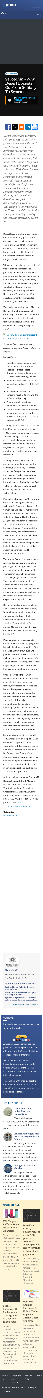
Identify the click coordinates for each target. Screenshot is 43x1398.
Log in (39, 14)
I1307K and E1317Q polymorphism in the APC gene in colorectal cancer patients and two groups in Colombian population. (31, 1240)
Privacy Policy (28, 1377)
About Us (5, 1377)
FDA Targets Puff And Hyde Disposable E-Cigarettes (11, 1225)
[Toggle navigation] (36, 5)
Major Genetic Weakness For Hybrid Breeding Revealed (21, 993)
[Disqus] (21, 850)
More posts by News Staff (24, 1005)
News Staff (21, 98)
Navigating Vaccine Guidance (24, 1167)
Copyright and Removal (16, 1379)
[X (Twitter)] (5, 13)
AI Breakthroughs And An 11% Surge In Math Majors (26, 1136)
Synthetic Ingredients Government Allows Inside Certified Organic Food (21, 998)
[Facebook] (2, 13)
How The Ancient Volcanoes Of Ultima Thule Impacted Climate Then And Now (30, 1311)
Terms (39, 1375)
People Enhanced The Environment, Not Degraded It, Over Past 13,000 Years (11, 1313)
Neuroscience (11, 74)
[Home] (10, 5)
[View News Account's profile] (9, 100)
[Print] (35, 127)
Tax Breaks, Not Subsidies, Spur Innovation (23, 1111)
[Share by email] (21, 127)
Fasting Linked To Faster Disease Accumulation (19, 988)
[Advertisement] (21, 41)
